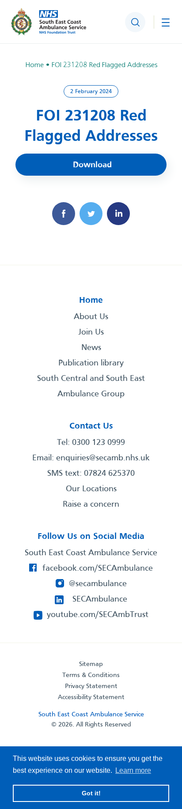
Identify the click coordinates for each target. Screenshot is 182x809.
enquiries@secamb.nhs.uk (103, 458)
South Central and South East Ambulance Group (91, 386)
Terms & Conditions (91, 675)
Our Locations (91, 489)
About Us (91, 317)
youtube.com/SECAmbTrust (97, 615)
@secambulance (98, 584)
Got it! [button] (91, 793)
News (91, 348)
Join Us (91, 332)
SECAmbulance (99, 599)
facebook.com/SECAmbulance (97, 568)
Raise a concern (91, 504)
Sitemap (91, 664)
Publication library (91, 363)
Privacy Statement (91, 686)
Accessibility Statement (91, 697)
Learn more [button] (133, 770)
